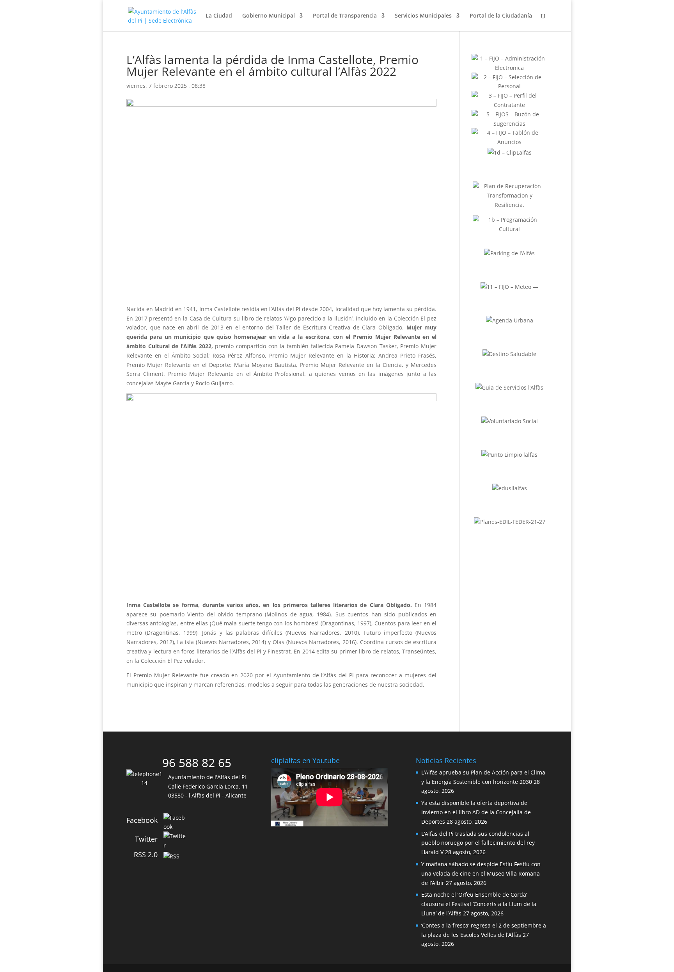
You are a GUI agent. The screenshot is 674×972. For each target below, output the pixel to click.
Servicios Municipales (423, 16)
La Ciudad (219, 16)
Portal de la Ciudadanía (501, 16)
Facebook (142, 820)
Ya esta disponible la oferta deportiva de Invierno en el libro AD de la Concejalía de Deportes (476, 812)
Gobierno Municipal (268, 16)
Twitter (146, 839)
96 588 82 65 (196, 763)
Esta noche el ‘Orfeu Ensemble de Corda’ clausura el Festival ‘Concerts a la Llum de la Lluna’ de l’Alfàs (478, 904)
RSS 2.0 (146, 854)
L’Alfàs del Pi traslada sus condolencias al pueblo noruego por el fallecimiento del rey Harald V (478, 843)
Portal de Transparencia (345, 16)
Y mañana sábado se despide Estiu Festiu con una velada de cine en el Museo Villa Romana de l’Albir (481, 873)
